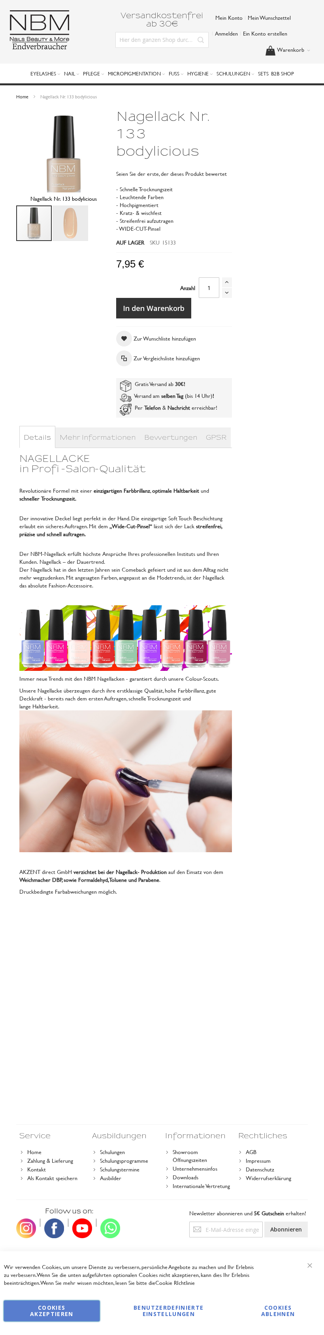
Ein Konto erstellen (265, 33)
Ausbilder (110, 1178)
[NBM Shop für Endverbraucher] (39, 30)
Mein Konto (229, 17)
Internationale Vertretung (201, 1186)
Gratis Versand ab (158, 384)
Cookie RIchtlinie (175, 1283)
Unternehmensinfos (195, 1168)
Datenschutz (260, 1169)
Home (22, 96)
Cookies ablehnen (278, 1311)
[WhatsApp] (110, 1222)
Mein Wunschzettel (269, 17)
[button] (70, 223)
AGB (251, 1152)
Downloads (185, 1177)
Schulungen (112, 1152)
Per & (161, 407)
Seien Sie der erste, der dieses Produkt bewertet (171, 173)
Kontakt (36, 1169)
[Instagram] (26, 1222)
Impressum (258, 1160)
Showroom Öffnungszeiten (190, 1156)
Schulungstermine (119, 1169)
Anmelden (226, 33)
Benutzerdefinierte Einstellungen (168, 1311)
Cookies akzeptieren (51, 1311)
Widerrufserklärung (268, 1178)
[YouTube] (82, 1222)
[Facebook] (54, 1222)
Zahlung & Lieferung (50, 1160)
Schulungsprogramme (124, 1160)
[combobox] (162, 40)
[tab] (37, 437)
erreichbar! (204, 407)
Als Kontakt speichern (52, 1178)
